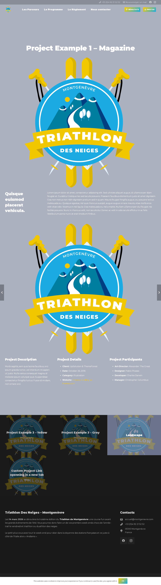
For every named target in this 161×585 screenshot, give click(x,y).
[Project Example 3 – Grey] (80, 435)
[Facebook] (150, 2)
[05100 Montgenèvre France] (122, 531)
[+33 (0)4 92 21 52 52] (122, 524)
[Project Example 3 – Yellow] (27, 435)
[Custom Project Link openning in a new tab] (27, 475)
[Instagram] (155, 2)
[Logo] (8, 9)
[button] (40, 10)
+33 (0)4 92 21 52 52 (135, 524)
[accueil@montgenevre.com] (122, 519)
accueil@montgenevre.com (139, 519)
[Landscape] (134, 435)
